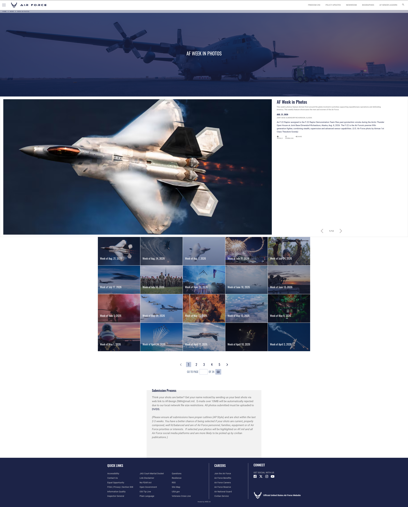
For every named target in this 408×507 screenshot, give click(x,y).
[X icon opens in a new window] (261, 476)
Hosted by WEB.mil (204, 502)
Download (289, 138)
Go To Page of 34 (200, 372)
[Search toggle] (403, 5)
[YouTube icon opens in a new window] (272, 476)
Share (299, 136)
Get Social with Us (264, 472)
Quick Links (115, 465)
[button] (3, 5)
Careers (220, 465)
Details (280, 138)
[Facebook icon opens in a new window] (255, 476)
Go (218, 372)
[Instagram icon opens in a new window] (266, 476)
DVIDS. (156, 409)
